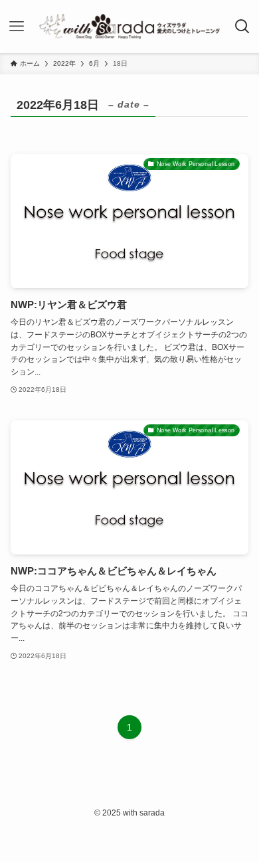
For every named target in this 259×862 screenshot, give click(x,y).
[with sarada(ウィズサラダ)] (129, 26)
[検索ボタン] (242, 26)
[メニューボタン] (17, 26)
